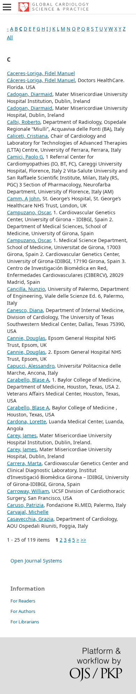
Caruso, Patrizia (25, 505)
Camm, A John (23, 198)
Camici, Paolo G (25, 156)
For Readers (22, 601)
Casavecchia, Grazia (30, 519)
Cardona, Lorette (26, 421)
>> (83, 539)
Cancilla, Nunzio (26, 289)
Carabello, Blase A (28, 379)
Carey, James (22, 435)
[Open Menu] (7, 7)
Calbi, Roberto (23, 122)
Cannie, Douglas (26, 338)
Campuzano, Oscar (29, 212)
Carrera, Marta (24, 463)
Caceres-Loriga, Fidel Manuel (41, 73)
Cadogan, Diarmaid (29, 94)
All (10, 37)
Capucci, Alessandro (30, 365)
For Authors (22, 611)
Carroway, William (28, 491)
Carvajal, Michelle (27, 512)
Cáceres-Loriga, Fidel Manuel (41, 80)
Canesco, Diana (25, 310)
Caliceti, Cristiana (27, 136)
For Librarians (24, 622)
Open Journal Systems (36, 560)
